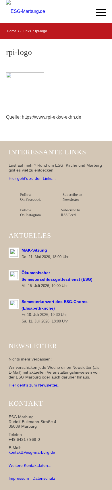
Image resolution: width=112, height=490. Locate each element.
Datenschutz (43, 478)
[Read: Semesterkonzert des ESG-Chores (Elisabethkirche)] (14, 304)
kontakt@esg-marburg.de (32, 452)
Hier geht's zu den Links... (32, 178)
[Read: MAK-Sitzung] (14, 253)
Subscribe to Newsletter (72, 197)
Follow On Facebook (31, 197)
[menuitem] (98, 11)
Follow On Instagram (30, 212)
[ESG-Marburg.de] (46, 11)
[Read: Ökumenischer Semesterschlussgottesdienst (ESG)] (14, 275)
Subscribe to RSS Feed (70, 212)
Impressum (19, 478)
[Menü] (98, 11)
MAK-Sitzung (34, 250)
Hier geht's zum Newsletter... (35, 385)
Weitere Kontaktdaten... (30, 465)
